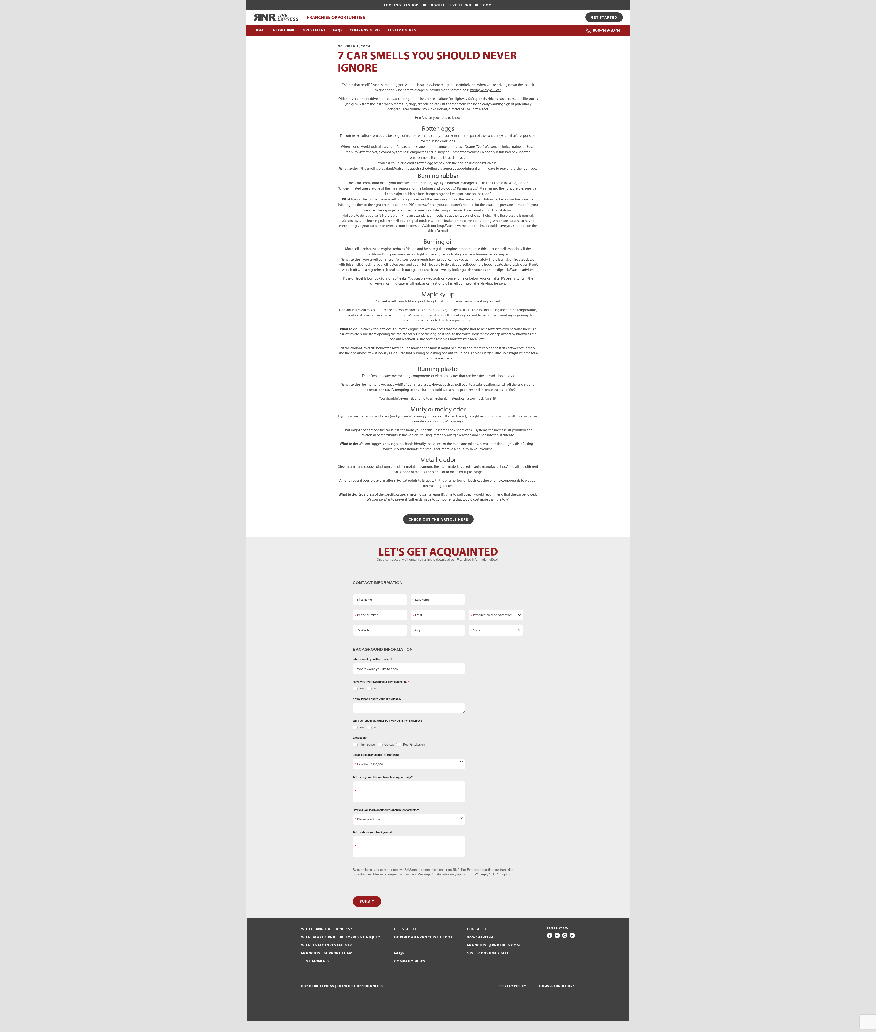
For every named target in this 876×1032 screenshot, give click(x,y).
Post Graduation (413, 744)
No (375, 688)
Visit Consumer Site (488, 953)
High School (367, 744)
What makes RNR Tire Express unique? (340, 937)
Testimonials (315, 961)
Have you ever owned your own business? (380, 682)
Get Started (604, 17)
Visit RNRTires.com (472, 5)
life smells (530, 98)
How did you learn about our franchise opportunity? (386, 810)
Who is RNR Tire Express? (326, 929)
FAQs (399, 953)
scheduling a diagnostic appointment (448, 168)
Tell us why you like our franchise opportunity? (383, 777)
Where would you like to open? (372, 659)
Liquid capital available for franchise (376, 754)
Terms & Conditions (556, 986)
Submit (367, 901)
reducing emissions (440, 141)
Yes (362, 688)
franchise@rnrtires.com (493, 945)
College (388, 744)
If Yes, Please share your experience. (377, 699)
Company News (409, 961)
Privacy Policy (512, 986)
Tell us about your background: (373, 832)
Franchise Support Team (327, 953)
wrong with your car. (485, 90)
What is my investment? (326, 945)
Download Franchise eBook (423, 937)
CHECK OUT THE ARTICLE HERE (438, 519)
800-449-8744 (606, 30)
